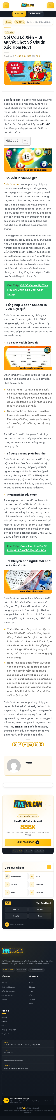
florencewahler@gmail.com (13, 1060)
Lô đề (31, 991)
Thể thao (32, 983)
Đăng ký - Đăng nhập (9, 1030)
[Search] (50, 5)
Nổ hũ (31, 1004)
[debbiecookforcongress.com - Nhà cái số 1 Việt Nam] (27, 5)
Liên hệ (4, 1026)
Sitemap (4, 999)
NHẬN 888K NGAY (27, 842)
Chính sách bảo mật (8, 987)
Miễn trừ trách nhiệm (8, 991)
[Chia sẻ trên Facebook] (20, 744)
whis (38, 56)
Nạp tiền (16, 909)
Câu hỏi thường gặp (8, 995)
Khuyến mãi (5, 1034)
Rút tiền (39, 909)
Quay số (32, 999)
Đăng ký (16, 916)
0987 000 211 (8, 1053)
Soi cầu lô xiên (12, 184)
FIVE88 (24, 1108)
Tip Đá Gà (20, 22)
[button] (6, 5)
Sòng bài (32, 987)
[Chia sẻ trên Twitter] (25, 744)
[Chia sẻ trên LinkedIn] (41, 744)
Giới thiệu (5, 983)
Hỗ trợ (40, 916)
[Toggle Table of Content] (23, 141)
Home (8, 22)
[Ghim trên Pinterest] (35, 744)
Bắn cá (31, 995)
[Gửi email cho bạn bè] (30, 744)
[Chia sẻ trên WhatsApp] (14, 744)
